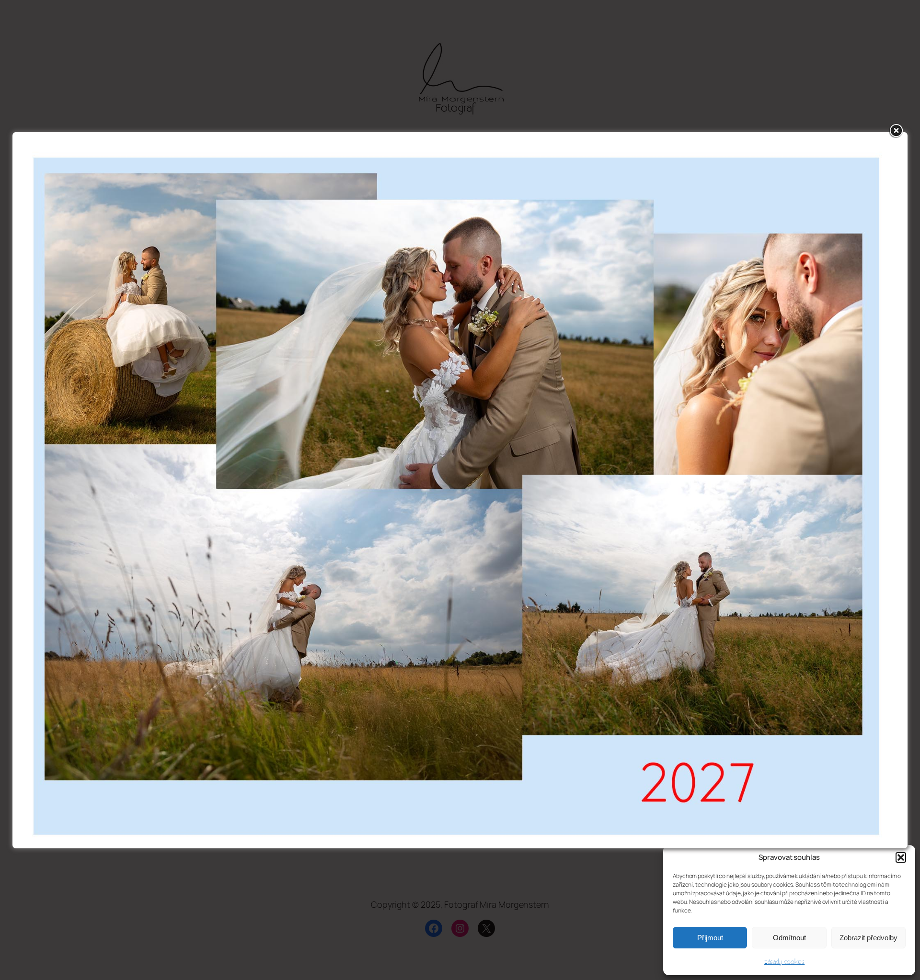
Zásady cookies (784, 962)
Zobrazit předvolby (868, 938)
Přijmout (710, 938)
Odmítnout (789, 938)
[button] (901, 857)
